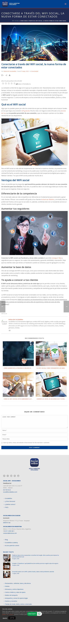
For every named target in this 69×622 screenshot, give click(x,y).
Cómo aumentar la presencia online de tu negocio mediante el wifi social (19, 368)
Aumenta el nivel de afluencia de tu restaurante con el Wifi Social (52, 399)
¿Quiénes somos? (10, 504)
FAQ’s (6, 507)
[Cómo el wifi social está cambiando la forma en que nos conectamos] (18, 384)
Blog (6, 539)
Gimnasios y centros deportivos (14, 589)
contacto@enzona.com (10, 533)
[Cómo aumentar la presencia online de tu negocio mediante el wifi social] (18, 353)
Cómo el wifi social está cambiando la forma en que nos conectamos (19, 399)
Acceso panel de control (12, 545)
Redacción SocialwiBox (10, 71)
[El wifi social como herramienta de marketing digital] (51, 353)
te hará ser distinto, (47, 199)
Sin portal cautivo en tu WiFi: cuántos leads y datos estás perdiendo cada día (33, 571)
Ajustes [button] (5, 618)
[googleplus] (8, 476)
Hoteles (7, 586)
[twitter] (15, 476)
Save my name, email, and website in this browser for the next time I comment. (26, 442)
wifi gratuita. (26, 111)
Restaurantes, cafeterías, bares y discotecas (18, 583)
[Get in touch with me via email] (9, 331)
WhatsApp (32, 614)
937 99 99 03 (7, 490)
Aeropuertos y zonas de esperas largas (16, 598)
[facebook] (4, 476)
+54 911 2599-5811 (8, 531)
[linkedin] (11, 476)
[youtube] (18, 476)
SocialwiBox (8, 498)
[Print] (10, 75)
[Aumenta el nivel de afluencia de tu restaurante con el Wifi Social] (51, 384)
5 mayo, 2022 (25, 71)
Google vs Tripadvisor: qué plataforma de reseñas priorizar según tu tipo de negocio (35, 563)
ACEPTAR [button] (12, 618)
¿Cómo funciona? (10, 501)
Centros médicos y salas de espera (15, 592)
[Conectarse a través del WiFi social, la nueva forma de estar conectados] (34, 43)
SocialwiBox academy (11, 542)
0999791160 (6, 522)
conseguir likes (56, 258)
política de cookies (7, 614)
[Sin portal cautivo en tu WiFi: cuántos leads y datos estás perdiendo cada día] (6, 574)
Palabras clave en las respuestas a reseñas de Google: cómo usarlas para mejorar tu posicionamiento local (35, 556)
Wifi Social (15, 20)
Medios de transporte (11, 595)
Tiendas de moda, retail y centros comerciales (18, 604)
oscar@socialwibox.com (10, 492)
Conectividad (34, 71)
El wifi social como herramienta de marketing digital (52, 368)
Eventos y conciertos (11, 601)
